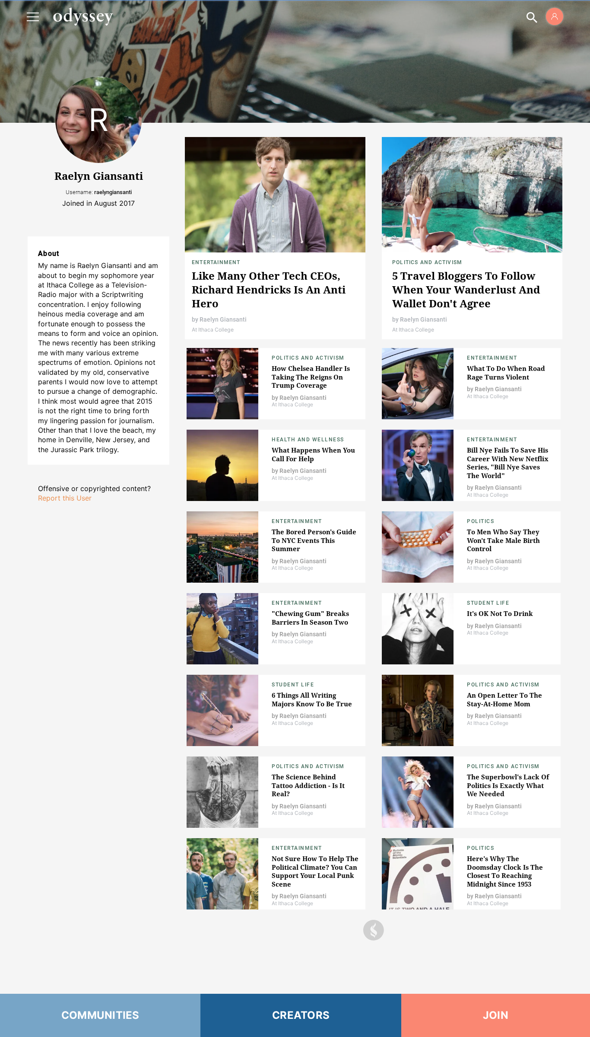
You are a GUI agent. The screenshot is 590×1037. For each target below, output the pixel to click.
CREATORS (301, 1015)
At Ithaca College (213, 329)
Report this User (65, 498)
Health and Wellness (308, 440)
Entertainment (216, 262)
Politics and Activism (427, 262)
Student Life (488, 603)
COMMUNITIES (100, 1015)
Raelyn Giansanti (223, 319)
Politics (480, 521)
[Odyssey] (83, 16)
